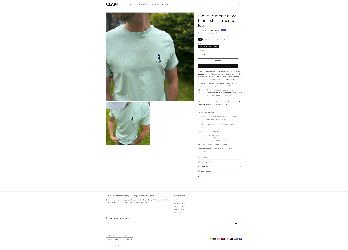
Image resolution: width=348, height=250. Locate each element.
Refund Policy (179, 200)
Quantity (201, 50)
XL (219, 39)
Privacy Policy (179, 209)
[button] (164, 4)
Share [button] (202, 177)
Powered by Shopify (119, 245)
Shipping (210, 33)
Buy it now (218, 66)
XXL (225, 39)
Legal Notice (178, 213)
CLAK (111, 245)
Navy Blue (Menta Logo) (208, 46)
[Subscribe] (137, 223)
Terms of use (178, 206)
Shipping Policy (179, 203)
